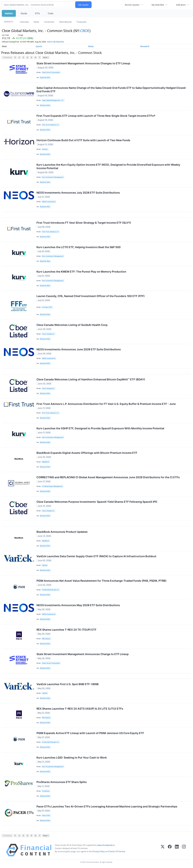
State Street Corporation (51, 72)
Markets (9, 13)
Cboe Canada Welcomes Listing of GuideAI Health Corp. (72, 324)
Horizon (45, 149)
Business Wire (45, 77)
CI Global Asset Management (52, 486)
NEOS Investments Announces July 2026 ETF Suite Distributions (78, 192)
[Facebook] (170, 850)
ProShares (45, 791)
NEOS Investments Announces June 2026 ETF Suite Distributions (78, 349)
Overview (24, 21)
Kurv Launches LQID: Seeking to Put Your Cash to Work (71, 757)
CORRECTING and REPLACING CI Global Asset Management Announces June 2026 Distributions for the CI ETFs (108, 477)
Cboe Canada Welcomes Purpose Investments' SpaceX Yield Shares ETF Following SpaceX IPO (96, 501)
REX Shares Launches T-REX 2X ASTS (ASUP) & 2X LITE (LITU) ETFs (79, 708)
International (65, 21)
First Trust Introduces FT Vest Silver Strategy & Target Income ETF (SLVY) (83, 222)
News (36, 21)
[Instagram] (184, 850)
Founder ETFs (47, 307)
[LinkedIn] (177, 850)
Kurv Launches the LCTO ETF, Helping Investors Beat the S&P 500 (78, 247)
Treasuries (81, 21)
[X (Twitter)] (163, 850)
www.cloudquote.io (106, 845)
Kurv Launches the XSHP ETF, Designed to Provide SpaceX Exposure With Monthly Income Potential (100, 428)
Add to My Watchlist (55, 41)
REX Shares (46, 639)
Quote (39, 46)
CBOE (84, 30)
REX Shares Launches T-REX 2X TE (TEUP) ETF (66, 629)
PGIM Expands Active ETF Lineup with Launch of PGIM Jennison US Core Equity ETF (90, 733)
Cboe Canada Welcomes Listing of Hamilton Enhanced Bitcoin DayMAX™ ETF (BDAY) (90, 379)
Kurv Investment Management (52, 177)
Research (144, 46)
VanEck (44, 565)
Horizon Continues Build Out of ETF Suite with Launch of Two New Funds (83, 140)
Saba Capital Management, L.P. (53, 100)
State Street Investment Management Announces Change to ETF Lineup (82, 654)
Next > (46, 57)
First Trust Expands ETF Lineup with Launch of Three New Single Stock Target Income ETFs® (95, 115)
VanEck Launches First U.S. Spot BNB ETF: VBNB (67, 684)
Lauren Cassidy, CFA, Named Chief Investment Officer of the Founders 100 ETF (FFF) (90, 296)
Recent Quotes (132, 4)
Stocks (24, 13)
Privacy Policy (98, 851)
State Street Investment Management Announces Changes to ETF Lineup (83, 63)
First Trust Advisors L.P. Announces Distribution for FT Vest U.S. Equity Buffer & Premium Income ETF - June (106, 403)
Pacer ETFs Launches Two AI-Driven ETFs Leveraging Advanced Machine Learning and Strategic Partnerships (106, 806)
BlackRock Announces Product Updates (62, 531)
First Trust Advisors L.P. (50, 125)
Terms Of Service (117, 851)
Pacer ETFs (46, 815)
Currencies (49, 21)
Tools (50, 13)
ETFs (37, 13)
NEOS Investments (48, 202)
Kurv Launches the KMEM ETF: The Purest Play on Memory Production (81, 271)
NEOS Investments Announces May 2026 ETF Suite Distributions (78, 605)
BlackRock (45, 462)
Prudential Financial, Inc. (50, 590)
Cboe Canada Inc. (48, 334)
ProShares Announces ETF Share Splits (61, 782)
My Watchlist (158, 4)
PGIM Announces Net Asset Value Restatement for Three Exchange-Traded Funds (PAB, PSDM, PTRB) (101, 580)
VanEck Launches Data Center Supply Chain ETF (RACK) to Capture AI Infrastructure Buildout (96, 556)
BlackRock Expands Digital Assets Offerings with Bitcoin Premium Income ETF (86, 452)
